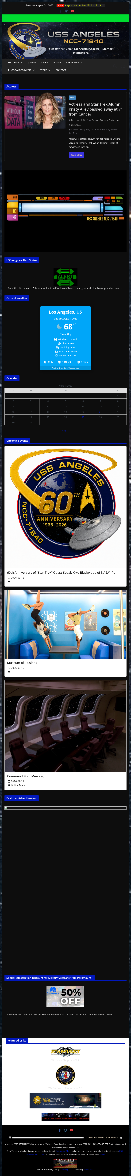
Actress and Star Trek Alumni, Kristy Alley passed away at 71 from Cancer (96, 109)
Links (44, 62)
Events (57, 62)
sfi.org (102, 1154)
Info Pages (72, 62)
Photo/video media (19, 70)
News (72, 97)
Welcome (13, 62)
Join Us (32, 62)
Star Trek (73, 133)
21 (100, 411)
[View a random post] (123, 66)
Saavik (114, 129)
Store (43, 70)
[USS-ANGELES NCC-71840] (65, 24)
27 (83, 417)
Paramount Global (63, 1151)
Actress (74, 129)
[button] (21, 62)
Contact (61, 70)
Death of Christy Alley (100, 129)
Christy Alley (84, 129)
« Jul (64, 430)
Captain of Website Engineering (105, 120)
